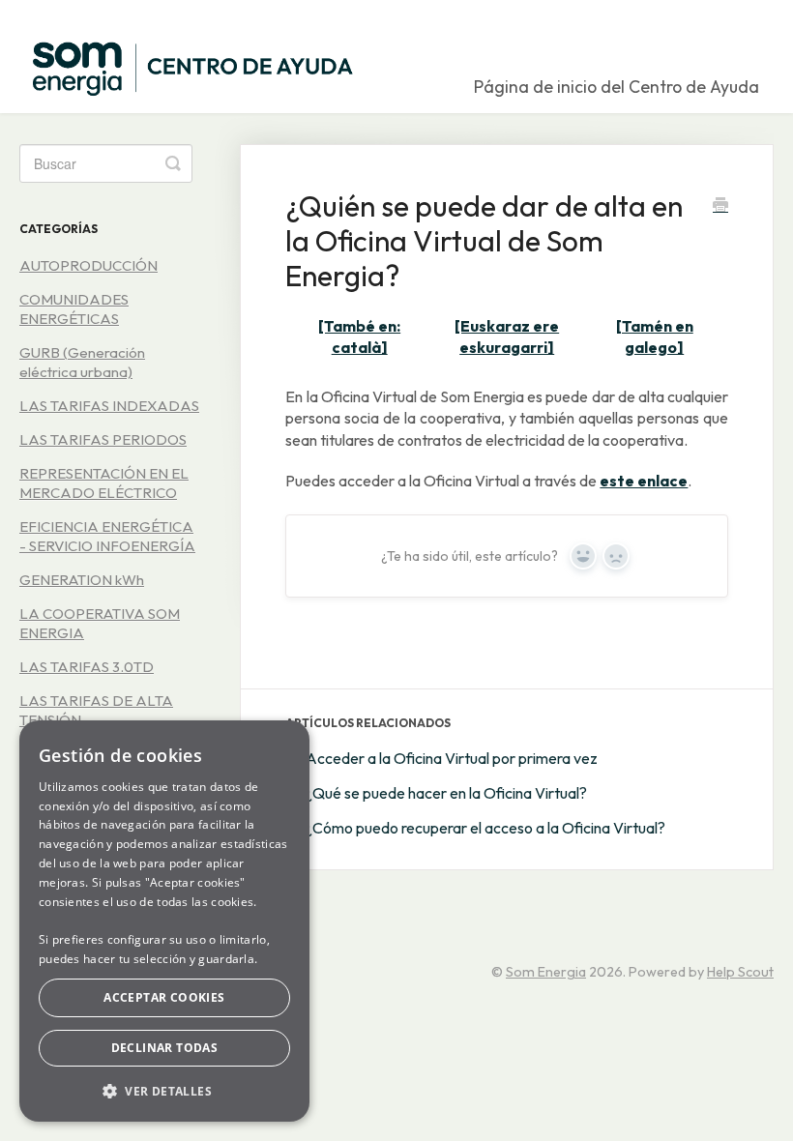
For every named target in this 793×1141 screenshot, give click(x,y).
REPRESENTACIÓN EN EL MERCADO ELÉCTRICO (104, 483)
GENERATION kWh (81, 579)
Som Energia (546, 971)
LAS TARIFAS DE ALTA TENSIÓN (96, 710)
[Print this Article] (720, 207)
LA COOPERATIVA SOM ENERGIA (99, 623)
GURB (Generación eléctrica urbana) (82, 362)
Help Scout (740, 971)
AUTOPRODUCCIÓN (88, 265)
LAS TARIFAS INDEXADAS (109, 405)
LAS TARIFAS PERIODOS (103, 439)
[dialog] (164, 921)
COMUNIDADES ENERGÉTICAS (74, 309)
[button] (164, 1090)
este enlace (644, 480)
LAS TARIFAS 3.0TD (86, 667)
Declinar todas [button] (165, 1047)
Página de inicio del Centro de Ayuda (616, 86)
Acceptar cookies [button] (163, 997)
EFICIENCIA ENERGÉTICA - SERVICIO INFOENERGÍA (107, 536)
